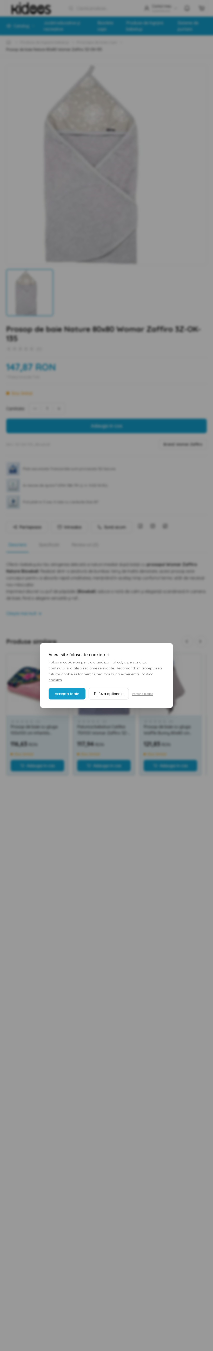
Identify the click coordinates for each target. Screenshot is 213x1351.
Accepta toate (67, 693)
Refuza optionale (108, 693)
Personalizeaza (142, 694)
